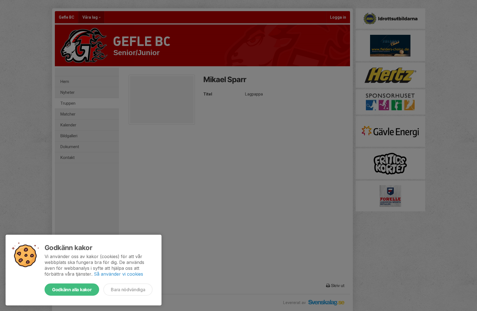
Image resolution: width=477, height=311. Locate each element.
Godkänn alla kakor (72, 289)
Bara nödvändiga (128, 289)
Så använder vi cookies (118, 274)
